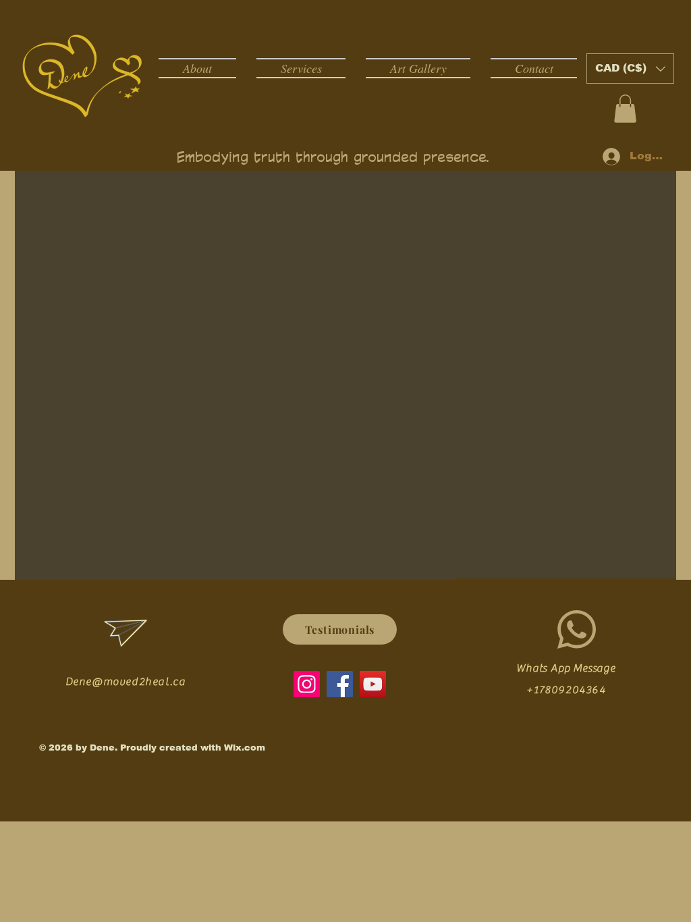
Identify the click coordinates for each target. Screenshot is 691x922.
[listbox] (630, 68)
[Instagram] (307, 684)
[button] (630, 68)
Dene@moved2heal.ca (125, 682)
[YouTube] (373, 684)
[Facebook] (340, 684)
